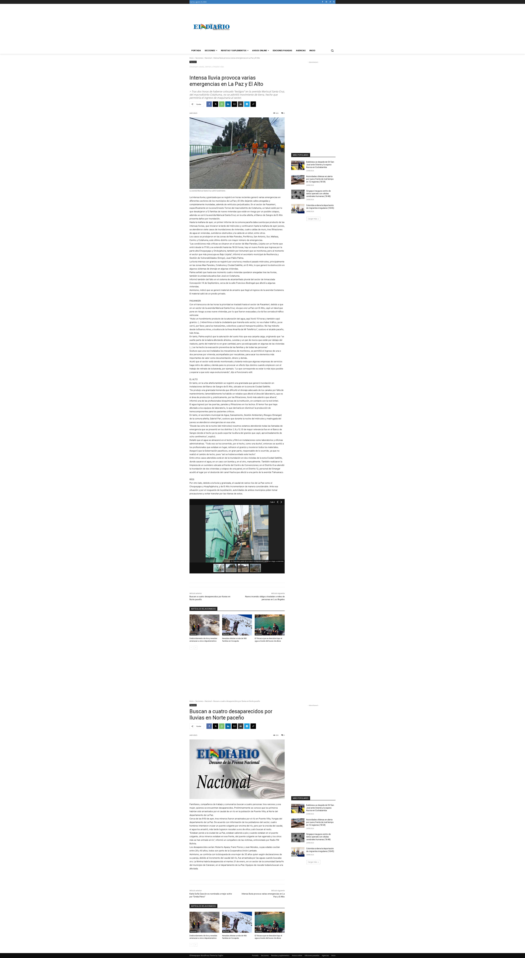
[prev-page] (191, 647)
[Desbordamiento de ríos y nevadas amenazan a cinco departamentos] (204, 624)
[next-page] (195, 647)
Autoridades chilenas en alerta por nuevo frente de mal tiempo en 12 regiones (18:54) (320, 179)
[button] (332, 50)
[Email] (234, 104)
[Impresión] (240, 104)
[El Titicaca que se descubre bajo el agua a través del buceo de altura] (270, 624)
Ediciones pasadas (312, 955)
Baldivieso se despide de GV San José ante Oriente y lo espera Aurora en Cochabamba (320, 164)
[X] (334, 2)
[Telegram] (247, 104)
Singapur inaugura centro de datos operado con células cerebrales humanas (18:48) (318, 193)
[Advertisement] (284, 27)
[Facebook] (322, 2)
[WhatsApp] (221, 104)
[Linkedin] (228, 104)
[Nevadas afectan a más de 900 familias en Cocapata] (237, 624)
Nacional (208, 58)
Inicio (191, 58)
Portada (255, 955)
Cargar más (312, 219)
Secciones (199, 58)
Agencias (325, 955)
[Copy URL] (253, 104)
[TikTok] (330, 2)
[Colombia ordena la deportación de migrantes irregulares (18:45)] (297, 208)
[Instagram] (326, 2)
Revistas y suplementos (280, 955)
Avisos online (297, 955)
